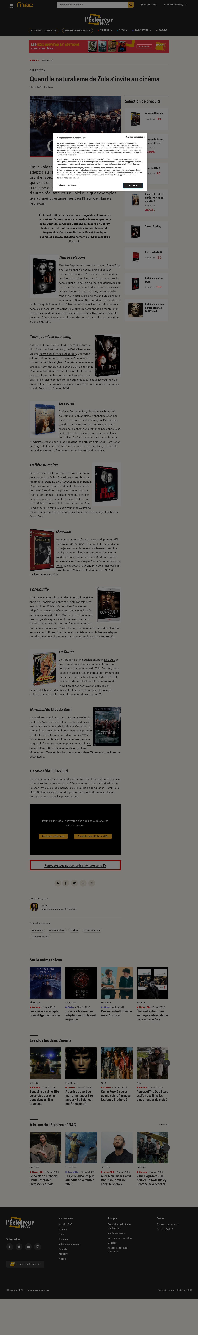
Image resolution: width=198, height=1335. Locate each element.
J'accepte (133, 185)
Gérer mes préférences (68, 185)
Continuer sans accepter (135, 137)
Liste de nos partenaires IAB (68, 178)
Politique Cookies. (132, 164)
